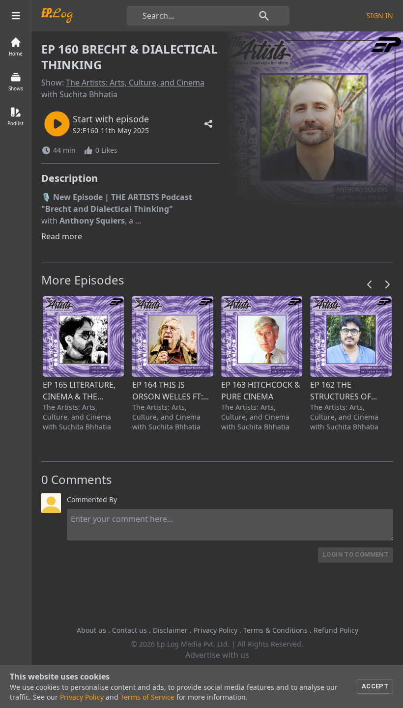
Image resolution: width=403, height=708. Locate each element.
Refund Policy (336, 630)
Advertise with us (217, 655)
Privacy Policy (215, 630)
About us (91, 630)
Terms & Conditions (275, 630)
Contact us (129, 630)
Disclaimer (170, 630)
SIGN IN (380, 15)
